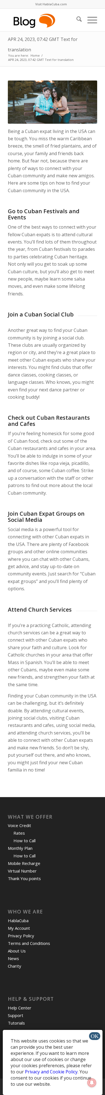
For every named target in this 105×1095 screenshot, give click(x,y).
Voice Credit (19, 825)
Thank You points (24, 878)
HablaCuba (18, 920)
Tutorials (16, 1023)
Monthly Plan (20, 848)
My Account (19, 928)
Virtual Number (22, 871)
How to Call (24, 840)
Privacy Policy (21, 935)
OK (95, 1036)
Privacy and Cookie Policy (51, 1072)
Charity (14, 966)
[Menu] (89, 20)
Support (15, 1015)
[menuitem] (51, 4)
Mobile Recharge (24, 863)
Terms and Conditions (29, 943)
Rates (19, 833)
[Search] (76, 20)
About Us (17, 951)
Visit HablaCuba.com (51, 4)
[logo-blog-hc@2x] (43, 20)
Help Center (19, 1008)
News (13, 958)
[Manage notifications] (91, 1082)
